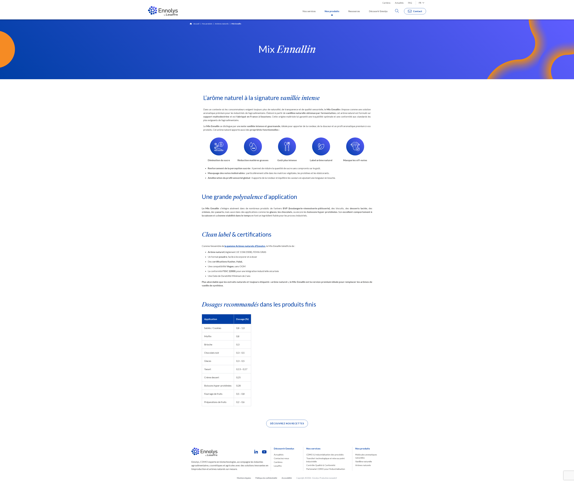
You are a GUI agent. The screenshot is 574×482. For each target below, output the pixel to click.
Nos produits (207, 24)
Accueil (196, 24)
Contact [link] (417, 11)
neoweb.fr (333, 478)
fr (420, 2)
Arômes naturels (222, 24)
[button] (287, 423)
